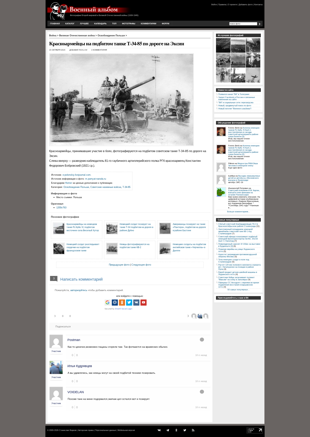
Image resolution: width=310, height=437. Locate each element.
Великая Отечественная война (77, 35)
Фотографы (128, 23)
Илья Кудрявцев (79, 366)
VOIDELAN (75, 392)
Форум (165, 23)
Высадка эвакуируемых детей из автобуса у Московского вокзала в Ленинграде (244, 178)
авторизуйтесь (78, 290)
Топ (114, 23)
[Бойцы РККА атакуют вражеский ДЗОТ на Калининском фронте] (238, 82)
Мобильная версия (126, 430)
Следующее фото (141, 264)
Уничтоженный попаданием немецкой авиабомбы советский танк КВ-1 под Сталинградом (235, 231)
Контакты (258, 4)
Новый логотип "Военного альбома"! (234, 108)
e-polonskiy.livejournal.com (77, 174)
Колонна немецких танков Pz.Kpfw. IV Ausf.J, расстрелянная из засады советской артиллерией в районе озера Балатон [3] (244, 132)
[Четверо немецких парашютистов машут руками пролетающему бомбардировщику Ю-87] (253, 82)
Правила (222, 4)
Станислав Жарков (67, 430)
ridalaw (83, 50)
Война (52, 35)
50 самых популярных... (238, 290)
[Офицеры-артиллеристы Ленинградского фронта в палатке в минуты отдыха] (253, 52)
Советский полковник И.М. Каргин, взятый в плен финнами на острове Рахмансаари (244, 192)
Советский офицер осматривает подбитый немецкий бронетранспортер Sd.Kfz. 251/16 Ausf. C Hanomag (238, 238)
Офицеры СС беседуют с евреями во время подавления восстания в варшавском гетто (238, 285)
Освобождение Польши (111, 35)
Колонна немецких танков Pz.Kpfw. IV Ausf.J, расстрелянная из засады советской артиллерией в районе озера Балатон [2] (244, 150)
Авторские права (85, 430)
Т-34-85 (126, 187)
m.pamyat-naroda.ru (95, 178)
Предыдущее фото (119, 264)
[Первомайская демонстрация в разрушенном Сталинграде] (223, 67)
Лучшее (84, 23)
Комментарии (148, 23)
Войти (214, 4)
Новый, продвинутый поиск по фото (234, 105)
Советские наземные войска (105, 187)
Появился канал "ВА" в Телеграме (233, 94)
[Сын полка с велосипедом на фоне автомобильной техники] (223, 82)
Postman (73, 340)
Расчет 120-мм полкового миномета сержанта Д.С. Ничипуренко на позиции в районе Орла (239, 267)
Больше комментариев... (238, 212)
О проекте (232, 4)
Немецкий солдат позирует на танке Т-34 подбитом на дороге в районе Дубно (136, 227)
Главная (55, 23)
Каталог (69, 23)
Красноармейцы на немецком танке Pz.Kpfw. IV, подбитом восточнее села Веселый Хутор (83, 227)
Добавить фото (246, 4)
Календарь (100, 23)
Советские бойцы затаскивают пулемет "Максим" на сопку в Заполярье (236, 278)
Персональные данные (105, 430)
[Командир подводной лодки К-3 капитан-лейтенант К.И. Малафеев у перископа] (253, 67)
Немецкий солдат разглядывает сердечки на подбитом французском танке (83, 247)
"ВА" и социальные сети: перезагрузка (235, 102)
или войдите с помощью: (130, 296)
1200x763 (61, 207)
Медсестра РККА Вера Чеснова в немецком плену (243, 164)
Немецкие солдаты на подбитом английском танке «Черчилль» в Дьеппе (189, 247)
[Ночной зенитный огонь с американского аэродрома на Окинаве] (223, 52)
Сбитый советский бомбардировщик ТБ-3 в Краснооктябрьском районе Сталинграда (238, 225)
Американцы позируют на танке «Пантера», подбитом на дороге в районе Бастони (189, 227)
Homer (68, 183)
